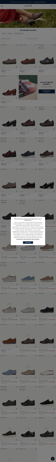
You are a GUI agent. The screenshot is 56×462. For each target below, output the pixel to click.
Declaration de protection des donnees (27, 239)
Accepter (28, 242)
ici (19, 233)
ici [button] (32, 234)
